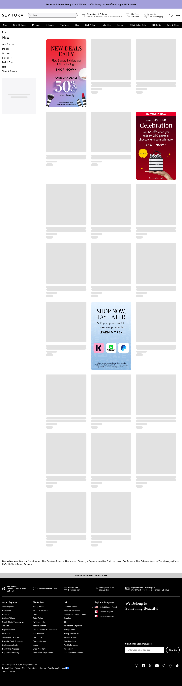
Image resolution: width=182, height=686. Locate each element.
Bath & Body (90, 25)
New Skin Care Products (53, 561)
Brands (120, 25)
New (5, 25)
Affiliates (5, 625)
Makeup (36, 25)
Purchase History (39, 622)
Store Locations (70, 641)
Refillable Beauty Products (20, 564)
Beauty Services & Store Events (45, 629)
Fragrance (64, 25)
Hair (77, 25)
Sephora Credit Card (41, 610)
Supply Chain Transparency (13, 622)
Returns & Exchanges (72, 610)
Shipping (67, 618)
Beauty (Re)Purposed (10, 649)
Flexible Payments (71, 645)
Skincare (50, 25)
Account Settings (39, 625)
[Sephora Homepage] (12, 15)
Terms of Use (20, 668)
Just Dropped (8, 44)
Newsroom (6, 610)
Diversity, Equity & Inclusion (12, 641)
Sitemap (43, 668)
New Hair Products (106, 561)
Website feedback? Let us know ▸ (91, 575)
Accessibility (68, 649)
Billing (66, 622)
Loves (35, 645)
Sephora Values (8, 618)
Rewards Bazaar (39, 641)
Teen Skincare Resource (73, 652)
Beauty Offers (38, 637)
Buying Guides (69, 629)
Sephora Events (8, 629)
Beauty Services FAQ (72, 633)
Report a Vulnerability (10, 652)
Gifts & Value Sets (138, 25)
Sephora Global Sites (10, 637)
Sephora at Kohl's (70, 637)
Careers (5, 614)
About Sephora (8, 606)
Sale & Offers (173, 25)
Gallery (36, 614)
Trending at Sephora (87, 561)
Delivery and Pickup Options (75, 614)
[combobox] (52, 15)
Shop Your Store (39, 649)
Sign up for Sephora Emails (138, 644)
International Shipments (73, 625)
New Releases (142, 561)
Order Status (38, 618)
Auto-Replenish (39, 633)
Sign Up (173, 650)
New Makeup (71, 561)
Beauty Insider (38, 606)
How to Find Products (125, 561)
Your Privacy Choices (56, 668)
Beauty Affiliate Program (30, 561)
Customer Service (70, 606)
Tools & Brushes (9, 71)
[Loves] (171, 15)
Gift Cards (156, 25)
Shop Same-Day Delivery (43, 652)
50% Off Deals (19, 25)
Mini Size (107, 25)
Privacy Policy (7, 668)
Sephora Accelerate (10, 645)
